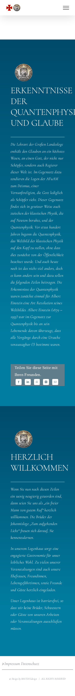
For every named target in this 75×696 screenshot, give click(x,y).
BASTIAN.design (29, 679)
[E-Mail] (55, 382)
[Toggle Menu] (66, 8)
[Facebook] (19, 382)
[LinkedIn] (28, 382)
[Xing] (46, 382)
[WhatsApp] (37, 382)
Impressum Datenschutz (21, 664)
